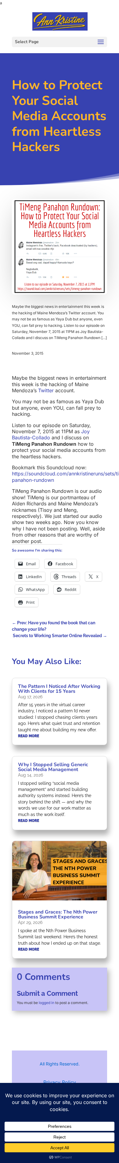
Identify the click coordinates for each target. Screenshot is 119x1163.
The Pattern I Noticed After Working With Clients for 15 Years (59, 689)
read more (28, 736)
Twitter (46, 390)
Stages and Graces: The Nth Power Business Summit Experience (57, 914)
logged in (46, 1002)
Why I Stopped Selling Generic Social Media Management (53, 767)
